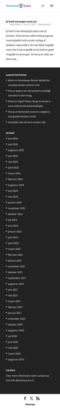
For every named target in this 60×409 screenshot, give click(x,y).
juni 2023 (13, 225)
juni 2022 (13, 237)
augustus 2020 (16, 330)
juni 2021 (13, 289)
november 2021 (16, 266)
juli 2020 (12, 336)
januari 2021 (15, 313)
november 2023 (16, 208)
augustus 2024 (16, 185)
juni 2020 (13, 342)
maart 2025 (14, 173)
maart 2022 (14, 249)
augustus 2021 (16, 283)
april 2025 (13, 167)
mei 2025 (13, 161)
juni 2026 (13, 138)
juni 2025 (13, 156)
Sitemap (30, 404)
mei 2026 (13, 144)
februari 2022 (15, 254)
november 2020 (16, 318)
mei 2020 (13, 347)
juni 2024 (13, 190)
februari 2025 (15, 179)
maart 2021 (14, 301)
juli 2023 (12, 220)
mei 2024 (13, 196)
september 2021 (17, 278)
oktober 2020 (15, 324)
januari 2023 (15, 231)
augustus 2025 (16, 150)
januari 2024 (15, 202)
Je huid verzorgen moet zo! (21, 21)
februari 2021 (15, 307)
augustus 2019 (16, 359)
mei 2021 (13, 295)
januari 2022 (15, 260)
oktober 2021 (15, 272)
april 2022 (13, 243)
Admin (18, 24)
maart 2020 (14, 353)
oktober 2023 (15, 214)
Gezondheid (44, 24)
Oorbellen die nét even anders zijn (27, 122)
